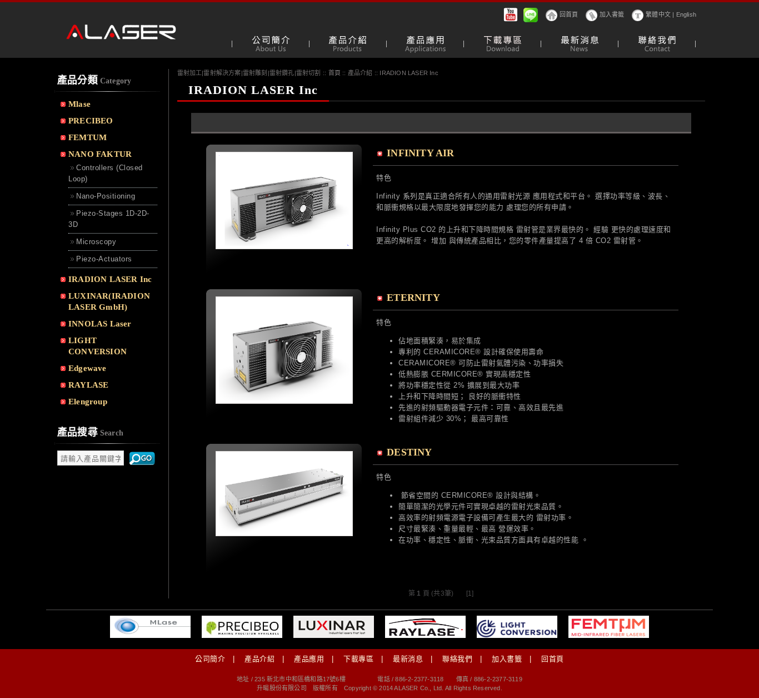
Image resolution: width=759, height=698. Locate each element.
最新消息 (408, 659)
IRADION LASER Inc (110, 279)
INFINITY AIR (420, 153)
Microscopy (96, 241)
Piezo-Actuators (104, 259)
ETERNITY (413, 297)
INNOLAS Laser (100, 323)
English (686, 14)
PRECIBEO (90, 120)
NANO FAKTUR (100, 154)
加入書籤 (612, 14)
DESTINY (409, 452)
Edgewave (87, 368)
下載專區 (358, 659)
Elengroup (87, 401)
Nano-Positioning (105, 196)
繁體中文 (658, 14)
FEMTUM (87, 137)
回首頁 (569, 14)
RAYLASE (88, 384)
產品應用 (309, 659)
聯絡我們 (457, 659)
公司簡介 (210, 659)
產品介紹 (259, 659)
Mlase (79, 104)
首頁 (334, 73)
